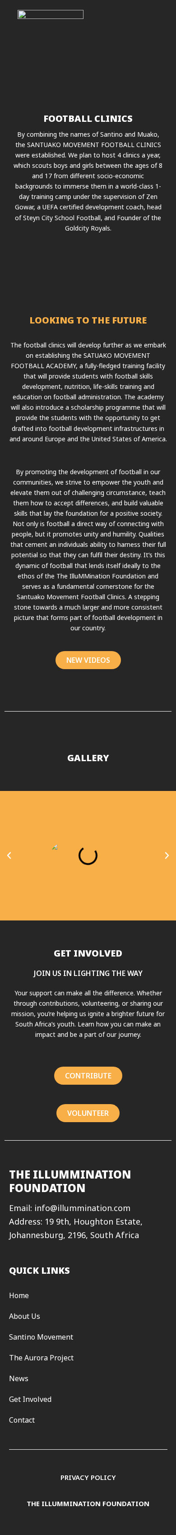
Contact (22, 1420)
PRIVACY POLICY (88, 1477)
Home (19, 1295)
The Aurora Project (41, 1358)
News (18, 1378)
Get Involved (30, 1399)
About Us (24, 1316)
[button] (9, 855)
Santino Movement (41, 1337)
